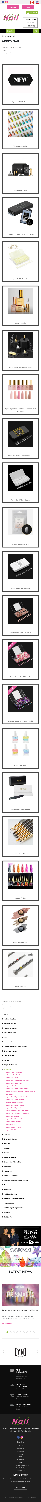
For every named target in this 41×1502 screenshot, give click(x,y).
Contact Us (20, 1470)
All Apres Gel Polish (13, 1075)
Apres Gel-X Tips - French (15, 1105)
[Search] (36, 31)
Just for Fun (8, 1217)
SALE (6, 1014)
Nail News (20, 1448)
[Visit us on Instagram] (22, 1437)
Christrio (7, 1134)
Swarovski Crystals (10, 1051)
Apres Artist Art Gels (13, 1127)
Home (4, 36)
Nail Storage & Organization (13, 1208)
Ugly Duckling (9, 1055)
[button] (7, 1332)
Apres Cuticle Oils (12, 1116)
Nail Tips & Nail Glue (11, 1175)
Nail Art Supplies (10, 1019)
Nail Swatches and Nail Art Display (16, 1180)
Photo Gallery (20, 1454)
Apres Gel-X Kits (12, 1077)
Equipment (7, 1166)
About (20, 1446)
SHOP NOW (19, 1238)
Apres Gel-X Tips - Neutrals (15, 1108)
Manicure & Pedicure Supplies (14, 1198)
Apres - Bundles (11, 1086)
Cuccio (6, 1153)
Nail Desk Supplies (10, 1194)
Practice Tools (9, 1203)
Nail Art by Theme (10, 1028)
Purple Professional (10, 1065)
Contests (20, 1459)
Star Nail (7, 1148)
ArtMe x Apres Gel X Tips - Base (17, 1110)
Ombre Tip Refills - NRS (14, 1102)
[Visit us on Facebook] (18, 1437)
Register (13, 7)
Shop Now (11, 31)
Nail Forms (8, 1171)
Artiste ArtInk (11, 1124)
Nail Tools (7, 1189)
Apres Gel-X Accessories (14, 1119)
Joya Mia (7, 1143)
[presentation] (3, 1352)
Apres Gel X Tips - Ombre (15, 1099)
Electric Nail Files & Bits (12, 1162)
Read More (6, 1323)
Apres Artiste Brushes (13, 1121)
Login (28, 7)
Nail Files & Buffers (10, 1157)
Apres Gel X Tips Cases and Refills (18, 1080)
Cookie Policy (20, 1468)
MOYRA (6, 1060)
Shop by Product (10, 1032)
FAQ (20, 1457)
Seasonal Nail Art (10, 1023)
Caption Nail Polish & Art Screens (15, 1046)
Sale (20, 1462)
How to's (20, 1451)
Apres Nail (7, 1069)
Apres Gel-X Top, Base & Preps (17, 1088)
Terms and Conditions (20, 1465)
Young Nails (8, 1042)
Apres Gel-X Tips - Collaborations (18, 1097)
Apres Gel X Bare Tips (14, 1083)
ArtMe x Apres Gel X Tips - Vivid (17, 1113)
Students (7, 1212)
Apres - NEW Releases (14, 1072)
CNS (5, 1037)
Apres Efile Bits (11, 1130)
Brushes (6, 1185)
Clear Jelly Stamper (11, 1139)
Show (3, 50)
